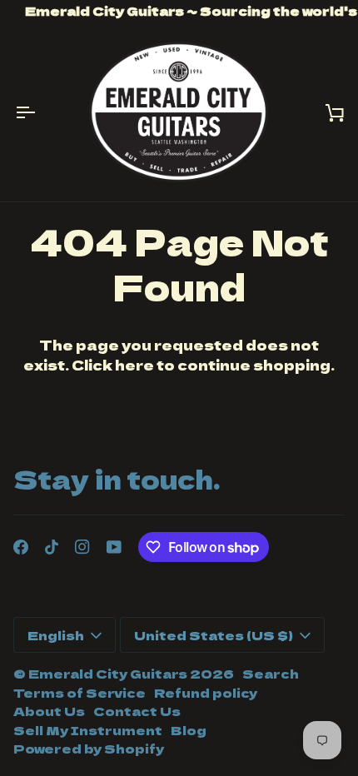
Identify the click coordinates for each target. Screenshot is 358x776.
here (134, 365)
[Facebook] (20, 547)
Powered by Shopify (88, 748)
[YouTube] (114, 547)
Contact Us (137, 710)
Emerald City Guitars (107, 673)
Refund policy (205, 692)
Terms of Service (79, 692)
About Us (49, 710)
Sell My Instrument (87, 730)
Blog (188, 730)
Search (270, 673)
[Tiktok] (51, 547)
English (55, 635)
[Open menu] (38, 111)
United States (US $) (213, 635)
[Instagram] (82, 547)
